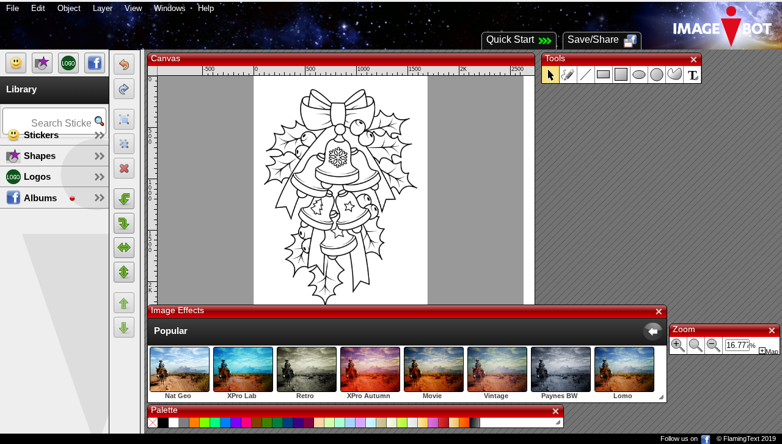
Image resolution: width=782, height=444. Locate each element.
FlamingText (741, 438)
